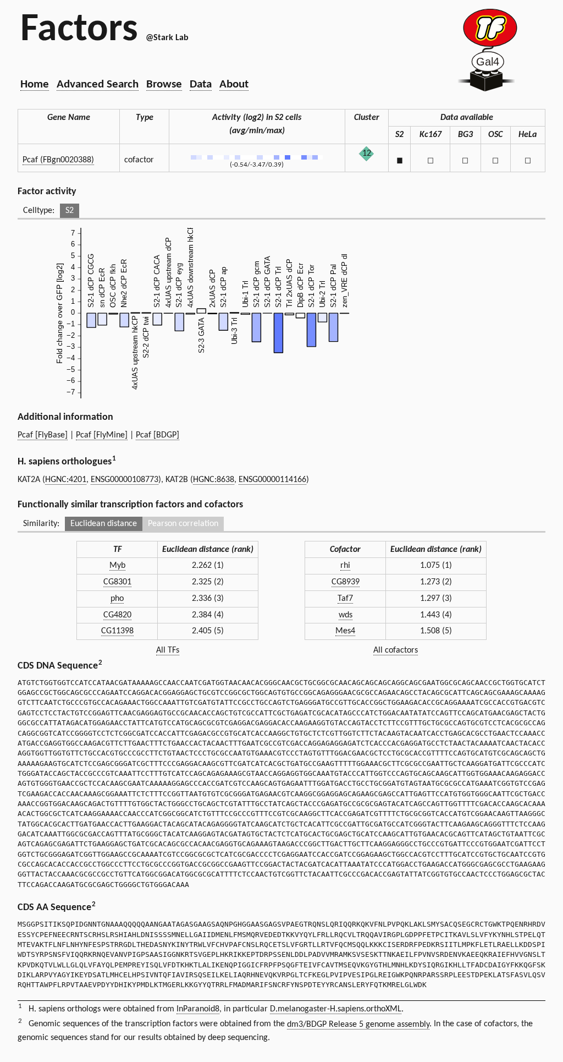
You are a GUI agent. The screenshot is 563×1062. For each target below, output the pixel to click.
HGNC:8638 (213, 479)
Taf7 (345, 598)
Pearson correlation (183, 523)
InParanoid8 (197, 1009)
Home (34, 84)
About (234, 84)
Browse (164, 84)
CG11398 (117, 631)
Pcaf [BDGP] (157, 435)
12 (366, 153)
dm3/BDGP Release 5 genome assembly (358, 1024)
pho (117, 598)
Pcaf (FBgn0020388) (58, 160)
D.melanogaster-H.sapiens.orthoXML (335, 1009)
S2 (69, 210)
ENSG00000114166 (272, 479)
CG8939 (346, 582)
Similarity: (41, 523)
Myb (117, 565)
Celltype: (38, 210)
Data (201, 84)
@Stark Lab (167, 38)
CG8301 (117, 582)
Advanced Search (98, 84)
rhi (345, 565)
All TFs (167, 650)
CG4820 (117, 615)
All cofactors (395, 650)
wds (345, 615)
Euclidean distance (103, 523)
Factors (79, 30)
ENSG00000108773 (124, 479)
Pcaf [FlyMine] (102, 435)
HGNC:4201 (65, 479)
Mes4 (345, 631)
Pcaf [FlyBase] (43, 435)
